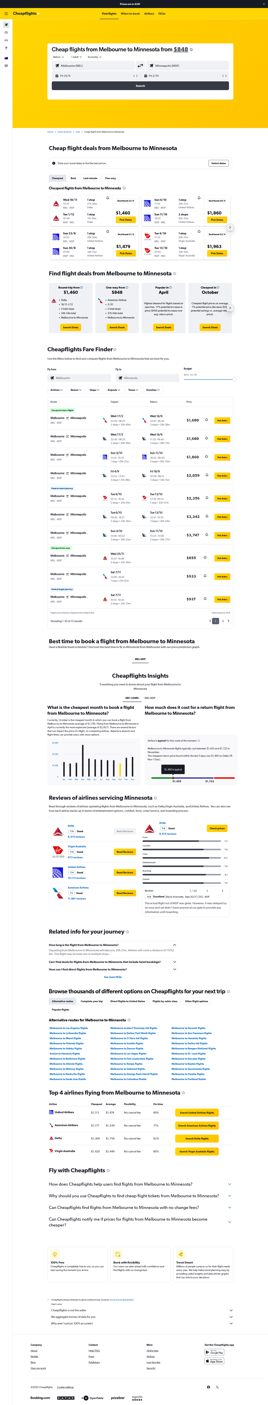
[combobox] (59, 57)
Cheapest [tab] (57, 178)
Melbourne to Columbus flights (128, 1079)
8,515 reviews (76, 836)
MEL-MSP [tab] (140, 659)
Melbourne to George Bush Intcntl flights (134, 1074)
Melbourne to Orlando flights (66, 1043)
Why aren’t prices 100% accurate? (72, 1323)
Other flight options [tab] (196, 1001)
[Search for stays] (6, 32)
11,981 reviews (77, 898)
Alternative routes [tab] (62, 1001)
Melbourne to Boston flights (188, 1063)
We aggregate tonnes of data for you (73, 1317)
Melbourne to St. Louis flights (189, 1053)
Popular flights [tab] (60, 1009)
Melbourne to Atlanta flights (66, 1063)
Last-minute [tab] (90, 178)
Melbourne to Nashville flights (67, 1074)
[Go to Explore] (6, 47)
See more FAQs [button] (113, 977)
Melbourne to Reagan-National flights (194, 1048)
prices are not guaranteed (121, 1299)
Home (50, 132)
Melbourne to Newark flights (188, 1028)
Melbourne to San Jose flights (188, 1058)
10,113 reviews (77, 877)
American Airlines (78, 887)
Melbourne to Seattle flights (126, 1043)
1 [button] (215, 621)
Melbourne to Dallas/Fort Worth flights (133, 1033)
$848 (181, 49)
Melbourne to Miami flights (65, 1038)
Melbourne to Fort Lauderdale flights (131, 1058)
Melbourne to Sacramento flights (191, 1068)
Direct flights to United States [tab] (127, 1001)
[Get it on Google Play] (214, 1352)
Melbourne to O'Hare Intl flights (129, 1038)
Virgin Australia (77, 846)
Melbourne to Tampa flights (126, 1063)
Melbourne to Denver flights (126, 1048)
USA (78, 132)
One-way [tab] (110, 178)
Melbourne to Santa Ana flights (68, 1079)
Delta (71, 825)
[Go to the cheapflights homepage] (26, 14)
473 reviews (75, 857)
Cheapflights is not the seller (68, 1310)
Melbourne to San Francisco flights (192, 1033)
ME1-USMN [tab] (132, 697)
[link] (70, 327)
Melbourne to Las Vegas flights (128, 1053)
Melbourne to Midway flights (66, 1068)
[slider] (234, 379)
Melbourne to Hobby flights (66, 1048)
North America (64, 132)
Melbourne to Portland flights (189, 1079)
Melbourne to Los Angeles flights (69, 1028)
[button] (264, 4)
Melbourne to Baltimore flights (67, 1058)
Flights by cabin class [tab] (165, 1001)
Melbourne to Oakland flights (127, 1068)
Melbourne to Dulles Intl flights (189, 1043)
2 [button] (223, 621)
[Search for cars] (6, 40)
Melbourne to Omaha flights (188, 1074)
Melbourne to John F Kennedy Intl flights (133, 1028)
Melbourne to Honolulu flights (189, 1038)
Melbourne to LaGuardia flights (68, 1033)
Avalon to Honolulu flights (65, 1053)
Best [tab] (73, 178)
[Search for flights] (6, 24)
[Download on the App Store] (214, 1361)
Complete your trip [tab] (92, 1001)
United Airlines (76, 867)
